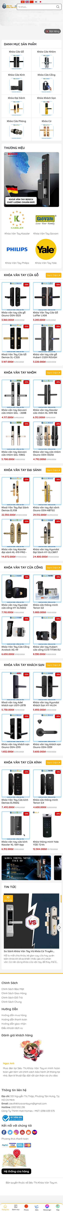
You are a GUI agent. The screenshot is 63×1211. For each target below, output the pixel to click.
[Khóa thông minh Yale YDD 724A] (47, 825)
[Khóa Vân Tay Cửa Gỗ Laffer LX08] (47, 296)
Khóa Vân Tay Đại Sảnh (22, 470)
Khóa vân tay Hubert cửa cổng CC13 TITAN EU (47, 648)
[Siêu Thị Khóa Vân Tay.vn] (9, 6)
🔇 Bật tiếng (52, 31)
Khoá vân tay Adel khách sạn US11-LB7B (14, 704)
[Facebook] (4, 1132)
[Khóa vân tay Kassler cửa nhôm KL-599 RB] (47, 394)
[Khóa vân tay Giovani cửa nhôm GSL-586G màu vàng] (16, 435)
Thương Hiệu (14, 148)
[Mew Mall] (26, 868)
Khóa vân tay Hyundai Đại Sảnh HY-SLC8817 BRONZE (46, 551)
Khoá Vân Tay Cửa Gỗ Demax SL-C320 (14, 356)
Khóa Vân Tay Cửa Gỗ (21, 275)
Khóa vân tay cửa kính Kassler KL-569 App (14, 843)
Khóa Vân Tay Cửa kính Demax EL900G (15, 801)
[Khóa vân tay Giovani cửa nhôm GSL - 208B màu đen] (16, 394)
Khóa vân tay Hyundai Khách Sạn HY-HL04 (46, 704)
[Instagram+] (16, 1132)
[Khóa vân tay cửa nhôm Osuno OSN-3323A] (47, 435)
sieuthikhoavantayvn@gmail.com (28, 1103)
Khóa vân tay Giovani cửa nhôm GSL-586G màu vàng (14, 453)
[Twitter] (10, 1132)
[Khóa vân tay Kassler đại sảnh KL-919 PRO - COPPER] (16, 533)
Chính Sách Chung (12, 1001)
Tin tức (10, 887)
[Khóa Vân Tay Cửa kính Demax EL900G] (16, 783)
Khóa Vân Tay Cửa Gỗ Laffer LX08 (45, 314)
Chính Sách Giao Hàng (14, 993)
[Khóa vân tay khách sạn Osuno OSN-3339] (47, 728)
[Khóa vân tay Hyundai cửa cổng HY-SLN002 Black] (16, 588)
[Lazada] (34, 1132)
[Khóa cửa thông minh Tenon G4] (47, 783)
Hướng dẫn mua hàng (14, 1015)
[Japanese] (40, 1)
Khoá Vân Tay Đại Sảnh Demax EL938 (15, 509)
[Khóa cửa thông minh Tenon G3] (47, 588)
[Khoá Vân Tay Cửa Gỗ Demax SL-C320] (16, 338)
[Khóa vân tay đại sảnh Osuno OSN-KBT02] (47, 491)
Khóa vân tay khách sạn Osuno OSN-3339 (47, 746)
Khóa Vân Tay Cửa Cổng (23, 567)
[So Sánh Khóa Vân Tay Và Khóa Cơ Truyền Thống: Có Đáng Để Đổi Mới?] (31, 921)
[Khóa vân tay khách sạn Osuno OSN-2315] (16, 728)
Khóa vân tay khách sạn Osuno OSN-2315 (16, 746)
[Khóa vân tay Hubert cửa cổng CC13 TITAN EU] (47, 630)
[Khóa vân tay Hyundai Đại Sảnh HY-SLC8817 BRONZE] (47, 533)
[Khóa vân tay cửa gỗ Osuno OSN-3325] (16, 296)
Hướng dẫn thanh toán (14, 1019)
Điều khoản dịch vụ (12, 1027)
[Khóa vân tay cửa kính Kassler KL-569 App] (16, 825)
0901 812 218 (18, 1107)
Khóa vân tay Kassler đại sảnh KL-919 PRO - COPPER (14, 551)
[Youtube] (22, 1132)
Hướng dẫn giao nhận (14, 1023)
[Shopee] (28, 1132)
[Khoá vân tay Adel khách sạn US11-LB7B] (16, 686)
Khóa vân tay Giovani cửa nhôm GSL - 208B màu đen (14, 412)
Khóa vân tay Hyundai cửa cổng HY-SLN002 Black (15, 607)
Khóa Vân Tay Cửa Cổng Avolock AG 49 (15, 648)
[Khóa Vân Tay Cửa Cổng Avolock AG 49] (16, 630)
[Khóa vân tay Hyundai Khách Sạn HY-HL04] (47, 686)
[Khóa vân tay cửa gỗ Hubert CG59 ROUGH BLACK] (47, 338)
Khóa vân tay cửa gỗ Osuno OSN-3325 (14, 314)
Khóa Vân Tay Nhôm (20, 372)
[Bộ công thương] (12, 1117)
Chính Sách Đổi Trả (12, 997)
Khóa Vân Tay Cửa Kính (22, 762)
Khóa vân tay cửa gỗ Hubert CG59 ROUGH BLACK (45, 356)
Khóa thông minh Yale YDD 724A (46, 843)
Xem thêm (53, 275)
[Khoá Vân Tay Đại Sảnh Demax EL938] (16, 491)
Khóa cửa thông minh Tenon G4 (45, 801)
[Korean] (36, 1)
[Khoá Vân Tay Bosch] (31, 179)
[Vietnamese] (23, 1)
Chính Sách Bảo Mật (13, 988)
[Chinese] (31, 1)
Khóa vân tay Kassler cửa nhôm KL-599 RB (45, 411)
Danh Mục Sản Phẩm (20, 44)
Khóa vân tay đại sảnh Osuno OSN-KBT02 (46, 509)
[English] (27, 1)
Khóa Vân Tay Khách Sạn (24, 665)
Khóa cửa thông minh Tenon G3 (45, 606)
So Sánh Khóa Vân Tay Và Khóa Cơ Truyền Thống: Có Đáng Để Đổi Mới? (28, 951)
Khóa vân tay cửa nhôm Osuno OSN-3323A (47, 453)
